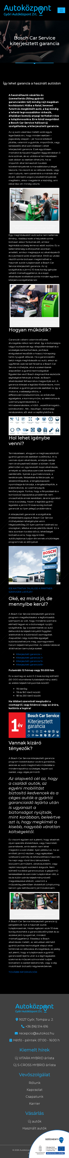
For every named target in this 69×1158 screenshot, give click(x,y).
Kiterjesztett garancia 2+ (29, 657)
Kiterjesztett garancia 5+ (29, 661)
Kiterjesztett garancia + (29, 654)
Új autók (34, 1121)
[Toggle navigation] (61, 10)
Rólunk (34, 1083)
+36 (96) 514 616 (36, 1026)
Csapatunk (34, 1097)
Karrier (34, 1103)
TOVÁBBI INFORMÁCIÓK (23, 972)
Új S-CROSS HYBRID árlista (34, 1065)
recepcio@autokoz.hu (36, 1033)
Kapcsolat (35, 1090)
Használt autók (34, 1128)
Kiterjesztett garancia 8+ (29, 664)
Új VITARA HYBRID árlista (34, 1058)
